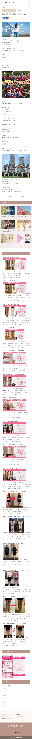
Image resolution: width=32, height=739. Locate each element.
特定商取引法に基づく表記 (7, 718)
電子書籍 (5, 699)
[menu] (29, 2)
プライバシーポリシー (6, 716)
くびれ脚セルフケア (8, 2)
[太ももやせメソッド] (13, 677)
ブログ (13, 10)
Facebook (14, 732)
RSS (18, 732)
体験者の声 (5, 695)
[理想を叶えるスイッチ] (9, 196)
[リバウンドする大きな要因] (23, 196)
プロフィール (5, 702)
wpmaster (8, 187)
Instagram (16, 732)
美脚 (4, 191)
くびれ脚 (5, 688)
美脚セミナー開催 (6, 685)
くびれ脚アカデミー (5, 10)
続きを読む (21, 277)
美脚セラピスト (9, 191)
